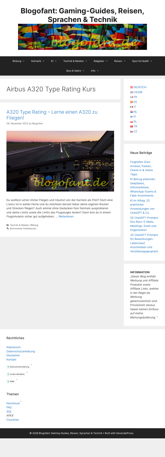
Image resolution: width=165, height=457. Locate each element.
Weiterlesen (66, 216)
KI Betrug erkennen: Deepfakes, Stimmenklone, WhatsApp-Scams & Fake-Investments (143, 187)
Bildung (17, 61)
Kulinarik (36, 61)
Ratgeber (99, 61)
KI (52, 61)
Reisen (118, 61)
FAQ (9, 407)
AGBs (12, 381)
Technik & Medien (73, 61)
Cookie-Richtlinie (17, 374)
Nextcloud (13, 403)
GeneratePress (124, 433)
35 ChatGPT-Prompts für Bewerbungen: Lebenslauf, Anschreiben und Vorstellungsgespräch (144, 243)
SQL (9, 411)
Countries (12, 419)
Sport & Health (140, 61)
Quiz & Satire (73, 70)
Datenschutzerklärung (20, 351)
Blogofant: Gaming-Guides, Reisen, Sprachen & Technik (82, 15)
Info (93, 70)
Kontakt (11, 359)
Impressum (13, 347)
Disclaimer (13, 355)
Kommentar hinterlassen (23, 228)
